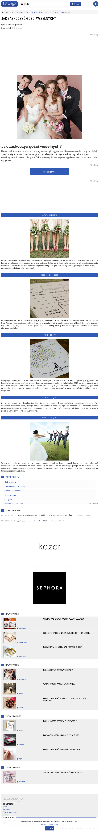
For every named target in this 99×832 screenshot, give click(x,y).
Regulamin (6, 809)
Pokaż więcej (93, 503)
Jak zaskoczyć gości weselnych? (58, 670)
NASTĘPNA (49, 171)
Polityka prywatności (10, 812)
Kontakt (5, 815)
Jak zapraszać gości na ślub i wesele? (60, 721)
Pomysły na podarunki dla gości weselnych (62, 772)
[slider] (17, 28)
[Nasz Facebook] (95, 4)
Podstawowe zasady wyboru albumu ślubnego (63, 619)
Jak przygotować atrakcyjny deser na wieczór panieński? (64, 699)
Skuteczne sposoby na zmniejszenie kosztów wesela (66, 633)
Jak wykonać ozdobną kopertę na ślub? (61, 735)
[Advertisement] (49, 57)
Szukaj (76, 4)
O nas (5, 807)
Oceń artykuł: (6, 28)
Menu (26, 4)
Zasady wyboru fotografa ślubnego (59, 684)
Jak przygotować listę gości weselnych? (62, 749)
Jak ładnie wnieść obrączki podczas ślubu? (62, 647)
